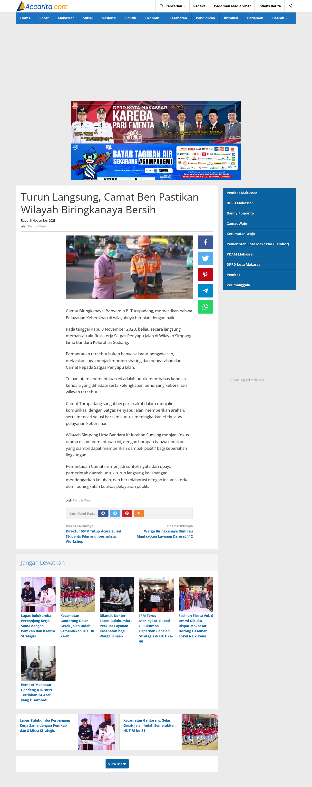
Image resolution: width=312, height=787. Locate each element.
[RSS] (139, 513)
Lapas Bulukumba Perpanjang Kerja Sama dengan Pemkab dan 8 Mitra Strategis (38, 625)
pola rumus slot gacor (241, 320)
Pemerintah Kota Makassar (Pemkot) (258, 244)
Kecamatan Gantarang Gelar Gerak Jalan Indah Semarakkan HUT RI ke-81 (77, 625)
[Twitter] (115, 513)
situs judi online (236, 340)
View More (117, 763)
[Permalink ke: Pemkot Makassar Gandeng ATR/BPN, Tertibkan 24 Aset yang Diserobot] (38, 663)
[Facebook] (103, 513)
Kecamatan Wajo (241, 233)
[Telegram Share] (205, 290)
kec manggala (238, 285)
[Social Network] (290, 6)
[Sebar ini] (205, 242)
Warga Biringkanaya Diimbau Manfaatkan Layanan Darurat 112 (165, 531)
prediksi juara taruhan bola (246, 370)
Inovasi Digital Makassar (247, 380)
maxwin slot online (239, 310)
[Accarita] (42, 6)
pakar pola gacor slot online (246, 360)
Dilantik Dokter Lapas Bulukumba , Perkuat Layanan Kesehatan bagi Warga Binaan (116, 625)
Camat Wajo (237, 223)
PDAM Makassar (240, 254)
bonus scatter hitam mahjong (248, 350)
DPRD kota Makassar (244, 264)
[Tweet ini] (205, 258)
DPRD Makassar (240, 203)
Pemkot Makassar (242, 192)
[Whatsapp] (205, 307)
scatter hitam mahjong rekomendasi (254, 300)
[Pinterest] (127, 513)
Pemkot (233, 274)
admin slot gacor (237, 330)
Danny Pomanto (240, 213)
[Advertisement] (156, 60)
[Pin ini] (205, 274)
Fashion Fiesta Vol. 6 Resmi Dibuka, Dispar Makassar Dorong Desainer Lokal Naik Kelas (196, 625)
